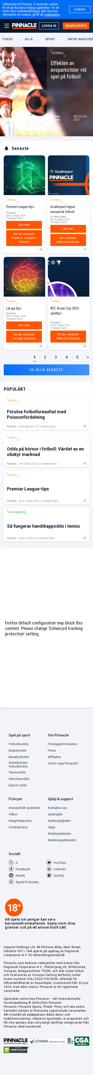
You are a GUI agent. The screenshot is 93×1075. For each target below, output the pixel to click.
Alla (29, 39)
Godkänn (79, 9)
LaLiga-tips (13, 308)
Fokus (7, 39)
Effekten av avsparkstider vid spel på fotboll (69, 70)
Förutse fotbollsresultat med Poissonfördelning (36, 414)
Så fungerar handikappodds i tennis (43, 526)
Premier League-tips (20, 207)
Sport (50, 39)
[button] (27, 736)
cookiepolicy (52, 14)
